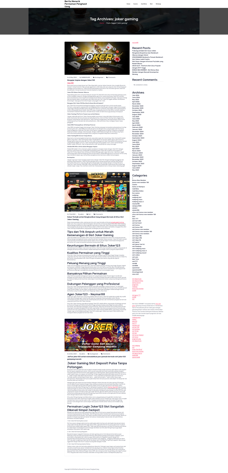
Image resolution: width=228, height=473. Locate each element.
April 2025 (135, 123)
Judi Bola (144, 4)
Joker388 (70, 83)
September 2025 (138, 112)
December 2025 (137, 106)
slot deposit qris (136, 279)
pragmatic (135, 285)
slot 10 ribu (135, 331)
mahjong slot (136, 197)
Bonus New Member (139, 180)
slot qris (135, 257)
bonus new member (138, 288)
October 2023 (137, 161)
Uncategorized (99, 77)
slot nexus (135, 337)
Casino (135, 4)
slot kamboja (136, 246)
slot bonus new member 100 (142, 231)
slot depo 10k (137, 236)
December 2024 (137, 131)
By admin (81, 214)
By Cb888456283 (85, 77)
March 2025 (136, 125)
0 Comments (111, 77)
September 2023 (138, 163)
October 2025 (137, 110)
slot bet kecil (136, 223)
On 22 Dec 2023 (72, 354)
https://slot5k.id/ (137, 349)
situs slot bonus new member (142, 212)
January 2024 (137, 155)
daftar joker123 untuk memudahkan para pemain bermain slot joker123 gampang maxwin (96, 358)
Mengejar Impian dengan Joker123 (81, 80)
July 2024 (135, 142)
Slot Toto (135, 259)
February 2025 (137, 127)
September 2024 (138, 138)
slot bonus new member (140, 229)
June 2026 (136, 97)
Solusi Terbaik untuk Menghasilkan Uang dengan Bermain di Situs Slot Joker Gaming (95, 218)
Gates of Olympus (138, 187)
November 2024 (137, 134)
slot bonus (136, 225)
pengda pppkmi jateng (117, 222)
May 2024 (135, 146)
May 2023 (135, 170)
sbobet (134, 208)
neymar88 (135, 42)
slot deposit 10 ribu (137, 281)
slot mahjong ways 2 (139, 251)
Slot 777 (135, 219)
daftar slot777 (136, 283)
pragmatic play (136, 339)
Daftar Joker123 (113, 387)
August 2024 (136, 140)
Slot (151, 4)
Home (128, 4)
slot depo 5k (136, 240)
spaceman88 (137, 270)
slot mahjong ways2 (139, 253)
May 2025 (135, 121)
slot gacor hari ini (138, 244)
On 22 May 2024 (72, 77)
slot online (136, 255)
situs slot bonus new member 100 (144, 214)
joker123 (134, 321)
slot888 (135, 266)
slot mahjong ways (138, 248)
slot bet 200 (136, 221)
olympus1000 (136, 206)
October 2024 (137, 136)
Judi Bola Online (137, 191)
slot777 (135, 261)
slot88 (134, 263)
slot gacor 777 (136, 295)
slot (133, 299)
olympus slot (136, 325)
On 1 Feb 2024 (71, 214)
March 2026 (136, 104)
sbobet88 (135, 210)
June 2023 (136, 168)
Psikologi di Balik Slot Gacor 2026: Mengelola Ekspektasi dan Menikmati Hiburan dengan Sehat (145, 53)
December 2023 (137, 157)
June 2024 (136, 144)
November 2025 (137, 108)
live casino (136, 193)
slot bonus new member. (140, 233)
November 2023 (137, 159)
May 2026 (135, 99)
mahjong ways (137, 199)
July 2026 (135, 95)
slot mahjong (136, 345)
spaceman (136, 268)
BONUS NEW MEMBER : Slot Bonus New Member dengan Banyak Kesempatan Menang (145, 72)
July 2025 (135, 117)
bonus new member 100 (140, 182)
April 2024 (135, 149)
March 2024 (136, 151)
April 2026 (135, 102)
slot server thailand (137, 335)
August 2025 (136, 114)
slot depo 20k (137, 238)
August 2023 (136, 166)
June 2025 (136, 119)
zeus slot (135, 274)
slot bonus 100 (137, 227)
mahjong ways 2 (138, 201)
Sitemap (158, 4)
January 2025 (137, 129)
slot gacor (135, 242)
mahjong (135, 195)
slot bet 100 (135, 327)
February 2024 (137, 153)
